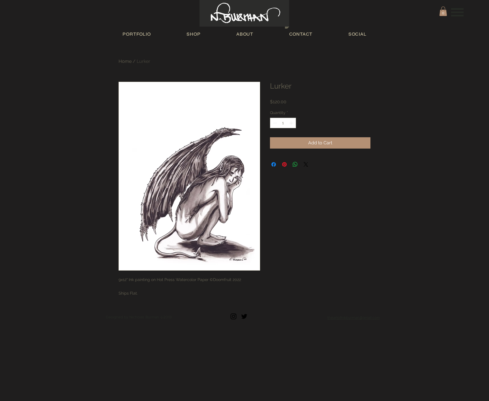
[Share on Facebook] (273, 164)
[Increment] (291, 123)
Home (125, 61)
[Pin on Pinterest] (284, 164)
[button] (457, 12)
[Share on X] (306, 164)
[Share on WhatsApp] (295, 164)
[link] (443, 11)
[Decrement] (274, 123)
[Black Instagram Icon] (233, 316)
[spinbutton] (283, 123)
